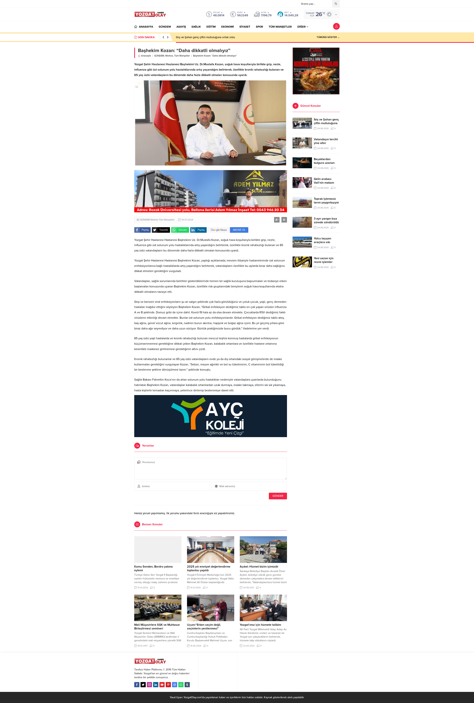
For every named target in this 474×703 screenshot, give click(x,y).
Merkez (169, 55)
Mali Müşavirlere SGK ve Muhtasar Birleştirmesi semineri (157, 626)
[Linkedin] (155, 684)
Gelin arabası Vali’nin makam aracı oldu (324, 182)
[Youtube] (162, 684)
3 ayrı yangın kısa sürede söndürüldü (326, 220)
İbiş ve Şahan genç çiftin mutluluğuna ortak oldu (326, 123)
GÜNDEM (159, 55)
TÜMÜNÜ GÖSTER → (328, 37)
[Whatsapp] (180, 684)
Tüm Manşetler (182, 55)
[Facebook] (136, 684)
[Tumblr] (187, 684)
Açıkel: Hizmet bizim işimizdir (259, 566)
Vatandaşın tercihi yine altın (193, 37)
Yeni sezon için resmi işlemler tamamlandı (323, 262)
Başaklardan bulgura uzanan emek (324, 162)
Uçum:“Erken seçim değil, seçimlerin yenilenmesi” (204, 626)
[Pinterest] (168, 684)
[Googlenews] (174, 684)
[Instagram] (149, 684)
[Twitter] (143, 684)
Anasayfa (146, 55)
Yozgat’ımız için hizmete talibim (260, 625)
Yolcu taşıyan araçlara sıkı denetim (322, 242)
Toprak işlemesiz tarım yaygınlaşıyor (326, 200)
